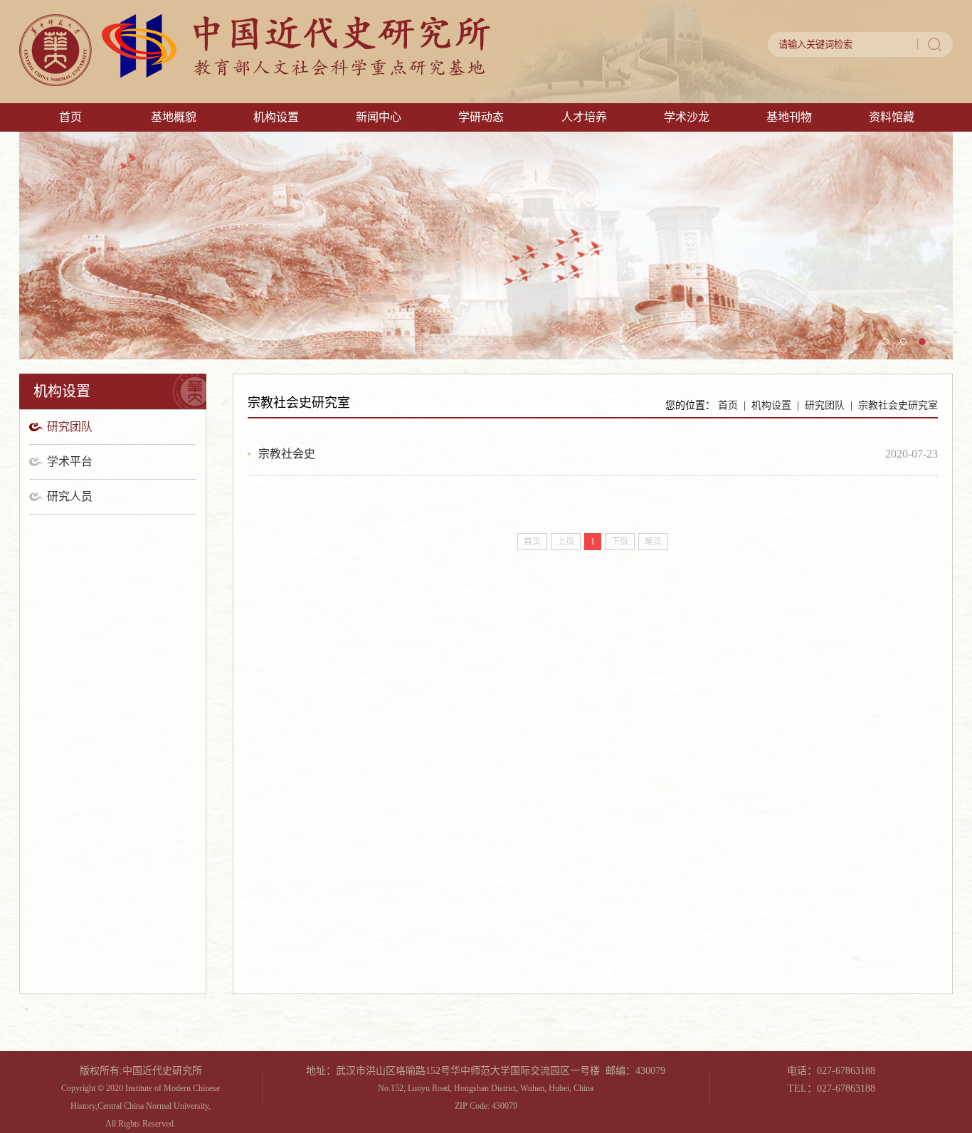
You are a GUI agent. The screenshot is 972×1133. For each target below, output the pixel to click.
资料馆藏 (891, 117)
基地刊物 (789, 117)
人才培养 (584, 117)
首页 (70, 117)
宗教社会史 (286, 454)
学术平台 (70, 461)
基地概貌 (173, 117)
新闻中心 (378, 117)
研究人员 (70, 496)
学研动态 (481, 117)
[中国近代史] (254, 82)
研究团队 (70, 427)
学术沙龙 (686, 117)
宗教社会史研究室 (898, 405)
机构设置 (276, 117)
